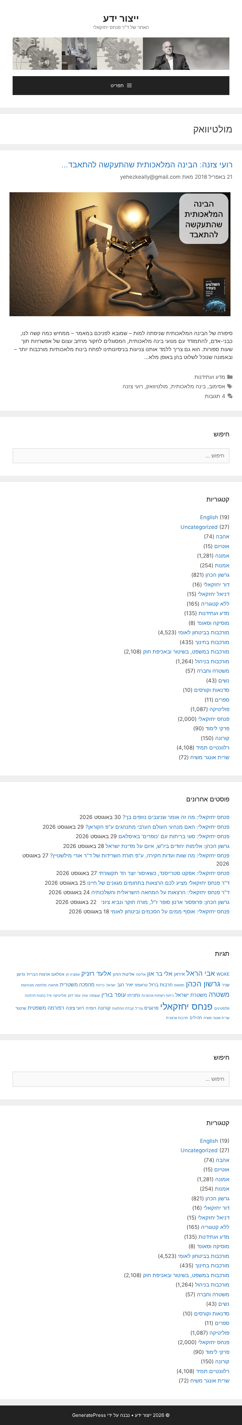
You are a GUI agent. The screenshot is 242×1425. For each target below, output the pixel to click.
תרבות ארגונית (177, 1018)
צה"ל (139, 1008)
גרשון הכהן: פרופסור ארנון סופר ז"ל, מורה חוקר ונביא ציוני (163, 902)
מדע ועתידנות (209, 377)
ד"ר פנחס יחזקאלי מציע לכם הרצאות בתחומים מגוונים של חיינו (158, 883)
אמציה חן (73, 974)
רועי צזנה (133, 386)
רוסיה (91, 1008)
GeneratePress (89, 1415)
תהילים (196, 1017)
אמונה (222, 556)
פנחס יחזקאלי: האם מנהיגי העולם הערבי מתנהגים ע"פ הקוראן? (157, 827)
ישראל (111, 985)
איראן (179, 974)
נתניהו (133, 995)
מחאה (53, 985)
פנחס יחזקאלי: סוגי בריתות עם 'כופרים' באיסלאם (173, 836)
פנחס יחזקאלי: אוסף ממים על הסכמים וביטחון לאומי (170, 911)
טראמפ (141, 985)
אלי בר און (159, 973)
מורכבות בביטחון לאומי (203, 632)
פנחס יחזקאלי (213, 719)
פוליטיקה (219, 709)
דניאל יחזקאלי (213, 594)
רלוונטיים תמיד (212, 747)
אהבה (222, 536)
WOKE (222, 974)
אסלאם (57, 974)
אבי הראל (200, 973)
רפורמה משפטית (46, 1008)
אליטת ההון (124, 974)
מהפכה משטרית (77, 985)
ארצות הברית (38, 974)
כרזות (100, 985)
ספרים (222, 700)
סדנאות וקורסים (211, 690)
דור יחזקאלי (216, 584)
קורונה (222, 738)
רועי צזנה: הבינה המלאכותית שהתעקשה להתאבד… (147, 164)
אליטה (141, 975)
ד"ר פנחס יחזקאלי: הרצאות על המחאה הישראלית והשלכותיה (160, 892)
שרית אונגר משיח (209, 757)
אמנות (222, 565)
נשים (223, 680)
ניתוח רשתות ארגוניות (157, 995)
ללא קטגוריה (215, 604)
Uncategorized (199, 527)
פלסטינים (221, 1008)
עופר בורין (113, 994)
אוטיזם (221, 546)
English (209, 517)
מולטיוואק (157, 386)
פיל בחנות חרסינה (38, 996)
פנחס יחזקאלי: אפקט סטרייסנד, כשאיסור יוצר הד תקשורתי (164, 873)
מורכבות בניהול (212, 661)
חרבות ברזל (161, 985)
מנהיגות (27, 985)
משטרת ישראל (191, 995)
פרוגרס (151, 1008)
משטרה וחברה (213, 671)
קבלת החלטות (123, 1009)
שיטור (20, 1008)
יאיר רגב (125, 985)
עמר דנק (74, 995)
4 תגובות (215, 396)
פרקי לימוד (217, 728)
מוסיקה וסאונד (213, 623)
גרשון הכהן (217, 575)
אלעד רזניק (96, 973)
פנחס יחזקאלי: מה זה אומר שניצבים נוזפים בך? (176, 817)
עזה (85, 995)
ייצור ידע (121, 18)
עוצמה (94, 995)
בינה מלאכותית (188, 386)
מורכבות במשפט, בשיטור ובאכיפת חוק (186, 651)
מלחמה (41, 985)
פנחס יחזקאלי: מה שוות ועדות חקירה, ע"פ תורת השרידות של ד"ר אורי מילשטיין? (139, 855)
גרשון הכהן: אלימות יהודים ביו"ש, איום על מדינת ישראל (167, 846)
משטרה (219, 994)
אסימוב (217, 386)
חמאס (179, 985)
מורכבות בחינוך (212, 642)
